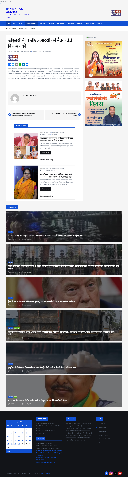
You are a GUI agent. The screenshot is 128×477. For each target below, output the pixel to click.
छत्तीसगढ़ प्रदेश (31, 23)
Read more (45, 153)
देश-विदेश (21, 23)
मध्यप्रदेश (42, 23)
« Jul (8, 451)
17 (8, 440)
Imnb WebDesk (46, 132)
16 (30, 436)
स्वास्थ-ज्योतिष (90, 23)
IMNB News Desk (14, 51)
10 (8, 436)
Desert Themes (45, 473)
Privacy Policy (103, 435)
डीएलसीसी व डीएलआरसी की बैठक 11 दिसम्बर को (23, 28)
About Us (102, 424)
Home (8, 28)
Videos (99, 23)
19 (15, 440)
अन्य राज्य (51, 23)
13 (19, 436)
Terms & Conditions (105, 439)
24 (8, 444)
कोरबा (22, 51)
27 (19, 444)
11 (11, 436)
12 (15, 436)
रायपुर (15, 396)
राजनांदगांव (62, 132)
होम (14, 23)
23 (30, 440)
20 (19, 440)
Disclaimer (102, 427)
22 (26, 440)
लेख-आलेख (71, 23)
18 (11, 440)
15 (26, 436)
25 (11, 444)
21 (23, 440)
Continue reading (46, 160)
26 (15, 444)
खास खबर (79, 23)
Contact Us (102, 431)
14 (23, 436)
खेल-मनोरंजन (60, 23)
